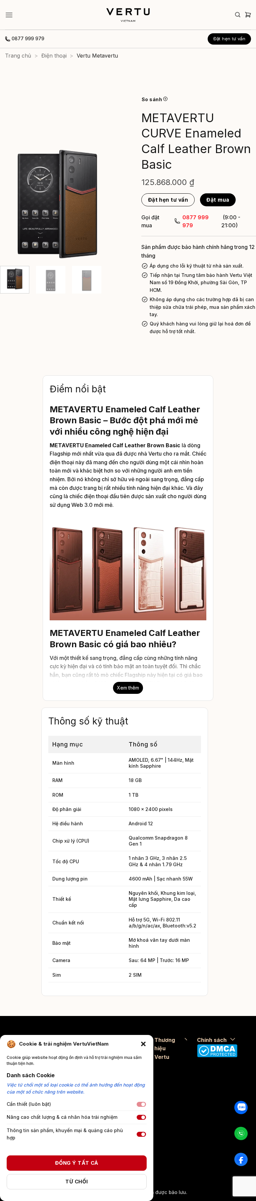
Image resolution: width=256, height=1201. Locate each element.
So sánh (152, 99)
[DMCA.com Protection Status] (217, 1050)
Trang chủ (18, 55)
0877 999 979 (28, 38)
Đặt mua (217, 200)
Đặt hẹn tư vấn (168, 200)
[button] (143, 1044)
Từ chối (76, 1181)
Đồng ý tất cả (76, 1163)
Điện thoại (54, 55)
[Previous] (11, 203)
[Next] (104, 203)
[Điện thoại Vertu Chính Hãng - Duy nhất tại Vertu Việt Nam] (128, 15)
